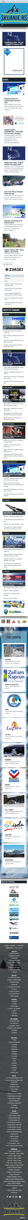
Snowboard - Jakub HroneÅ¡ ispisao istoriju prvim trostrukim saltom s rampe (13, 479)
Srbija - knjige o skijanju (14, 1151)
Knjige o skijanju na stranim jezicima (14, 1165)
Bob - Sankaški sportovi (14, 962)
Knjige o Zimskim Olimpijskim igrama (14, 1179)
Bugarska (14, 1051)
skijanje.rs (22, 1217)
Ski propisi (14, 1030)
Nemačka (14, 1068)
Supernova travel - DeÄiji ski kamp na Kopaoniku (12, 594)
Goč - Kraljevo (9, 810)
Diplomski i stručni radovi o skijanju (14, 1185)
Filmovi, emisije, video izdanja (14, 1190)
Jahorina (15, 1004)
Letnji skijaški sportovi (14, 969)
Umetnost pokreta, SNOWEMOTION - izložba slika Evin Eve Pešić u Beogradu (13, 131)
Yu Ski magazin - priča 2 (14, 1143)
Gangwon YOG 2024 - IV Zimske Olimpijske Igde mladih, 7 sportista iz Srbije (13, 555)
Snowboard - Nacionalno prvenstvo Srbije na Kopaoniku (13, 494)
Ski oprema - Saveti (14, 1086)
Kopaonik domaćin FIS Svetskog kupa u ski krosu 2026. (12, 100)
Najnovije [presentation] (7, 275)
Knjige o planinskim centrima (14, 1176)
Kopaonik (8, 659)
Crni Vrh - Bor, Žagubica (14, 1008)
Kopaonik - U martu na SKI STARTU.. (11, 590)
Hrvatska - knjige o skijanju (14, 1156)
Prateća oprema (15, 996)
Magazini (14, 1188)
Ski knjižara (14, 1192)
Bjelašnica (8, 760)
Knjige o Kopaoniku (14, 1174)
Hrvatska (14, 1063)
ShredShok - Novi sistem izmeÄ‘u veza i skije (13, 524)
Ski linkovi (14, 1032)
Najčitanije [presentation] (7, 278)
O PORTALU (20, 945)
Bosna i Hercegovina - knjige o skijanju (14, 1153)
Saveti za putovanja (14, 1100)
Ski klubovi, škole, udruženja (14, 1028)
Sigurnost (14, 1091)
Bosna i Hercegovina (15, 1042)
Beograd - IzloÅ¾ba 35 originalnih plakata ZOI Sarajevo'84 (14, 550)
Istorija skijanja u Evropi (14, 1115)
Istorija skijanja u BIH (14, 1120)
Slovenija (14, 1013)
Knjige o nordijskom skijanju (14, 1167)
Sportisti (15, 972)
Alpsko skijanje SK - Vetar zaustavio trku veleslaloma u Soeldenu (13, 418)
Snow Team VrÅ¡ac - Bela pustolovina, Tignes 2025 (14, 382)
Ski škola (14, 1105)
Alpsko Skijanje (8, 387)
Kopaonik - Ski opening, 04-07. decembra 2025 (13, 222)
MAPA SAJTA (9, 948)
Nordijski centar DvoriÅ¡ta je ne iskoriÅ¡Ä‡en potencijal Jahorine (13, 441)
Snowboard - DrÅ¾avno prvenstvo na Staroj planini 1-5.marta (13, 490)
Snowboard (14, 958)
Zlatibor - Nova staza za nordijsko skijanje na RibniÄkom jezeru (14, 450)
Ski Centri (14, 637)
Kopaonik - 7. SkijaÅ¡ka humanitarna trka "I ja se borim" (13, 372)
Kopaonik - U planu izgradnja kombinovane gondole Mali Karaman (13, 345)
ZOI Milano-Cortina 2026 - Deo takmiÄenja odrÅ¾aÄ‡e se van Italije (13, 559)
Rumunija (14, 1054)
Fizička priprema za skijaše (14, 1096)
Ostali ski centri (14, 1072)
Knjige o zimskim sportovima (15, 1172)
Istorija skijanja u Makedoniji (14, 1124)
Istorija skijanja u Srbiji (14, 1118)
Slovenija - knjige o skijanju (14, 1160)
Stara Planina (14, 1006)
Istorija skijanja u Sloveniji (14, 1127)
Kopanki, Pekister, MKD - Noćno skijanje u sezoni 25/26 (14, 251)
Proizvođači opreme (15, 994)
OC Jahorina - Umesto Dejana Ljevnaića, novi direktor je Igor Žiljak (13, 341)
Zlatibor (14, 1011)
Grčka (14, 1070)
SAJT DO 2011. (19, 948)
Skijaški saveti (14, 1084)
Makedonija (14, 1015)
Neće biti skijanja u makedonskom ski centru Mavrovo (13, 336)
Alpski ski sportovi (14, 953)
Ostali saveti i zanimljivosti (14, 1103)
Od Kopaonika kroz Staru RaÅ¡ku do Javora (13, 587)
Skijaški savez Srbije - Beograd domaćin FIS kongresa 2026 (14, 43)
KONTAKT (13, 945)
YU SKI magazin (14, 1141)
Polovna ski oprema (14, 991)
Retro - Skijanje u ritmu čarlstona (14, 1145)
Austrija (14, 1058)
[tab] (14, 275)
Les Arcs (7, 735)
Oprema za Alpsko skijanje (14, 980)
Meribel (7, 785)
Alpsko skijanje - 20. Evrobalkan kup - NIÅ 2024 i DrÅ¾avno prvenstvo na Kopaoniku (13, 414)
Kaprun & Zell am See (11, 684)
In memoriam (14, 1138)
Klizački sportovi (15, 965)
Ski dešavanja (7, 351)
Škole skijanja (14, 1107)
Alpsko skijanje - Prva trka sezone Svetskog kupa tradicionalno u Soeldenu (13, 404)
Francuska (14, 1056)
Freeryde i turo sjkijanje (14, 987)
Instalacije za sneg (14, 1021)
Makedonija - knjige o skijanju (14, 1163)
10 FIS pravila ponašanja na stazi (14, 1078)
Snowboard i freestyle (10, 462)
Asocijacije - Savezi (14, 1025)
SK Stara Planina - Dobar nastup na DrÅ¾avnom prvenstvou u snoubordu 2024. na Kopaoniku (14, 484)
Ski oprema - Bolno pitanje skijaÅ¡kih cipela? (13, 516)
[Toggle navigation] (3, 1)
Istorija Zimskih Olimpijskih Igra (14, 1131)
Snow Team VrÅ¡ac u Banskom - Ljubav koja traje (14, 193)
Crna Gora (14, 1044)
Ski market (6, 571)
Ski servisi (14, 989)
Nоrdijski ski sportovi (14, 956)
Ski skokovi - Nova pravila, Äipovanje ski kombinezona (12, 445)
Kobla (7, 709)
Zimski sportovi (14, 1134)
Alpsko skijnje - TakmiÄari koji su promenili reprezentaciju (13, 409)
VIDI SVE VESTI (8, 264)
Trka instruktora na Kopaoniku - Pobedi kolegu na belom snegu (14, 377)
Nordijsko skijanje (8, 424)
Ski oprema (6, 500)
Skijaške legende (14, 1136)
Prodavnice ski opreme (14, 977)
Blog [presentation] (6, 281)
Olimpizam (6, 533)
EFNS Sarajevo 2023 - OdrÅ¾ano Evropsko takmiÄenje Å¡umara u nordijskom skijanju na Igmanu (14, 456)
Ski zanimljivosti (14, 1023)
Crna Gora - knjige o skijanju (14, 1158)
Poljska (14, 1065)
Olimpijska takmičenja (14, 967)
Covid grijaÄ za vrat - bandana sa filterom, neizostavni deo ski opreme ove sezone (13, 528)
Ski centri (6, 314)
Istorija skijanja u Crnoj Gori (14, 1122)
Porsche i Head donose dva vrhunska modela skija (14, 520)
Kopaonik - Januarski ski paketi (10, 598)
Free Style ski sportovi (14, 960)
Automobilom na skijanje (14, 1098)
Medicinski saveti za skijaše (14, 1093)
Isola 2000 (8, 835)
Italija (14, 1061)
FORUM (7, 945)
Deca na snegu (14, 1089)
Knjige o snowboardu (14, 1169)
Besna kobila (9, 860)
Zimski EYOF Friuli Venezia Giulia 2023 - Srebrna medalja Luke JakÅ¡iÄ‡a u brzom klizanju (13, 565)
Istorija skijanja (14, 1113)
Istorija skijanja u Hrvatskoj (14, 1129)
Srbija (14, 1040)
